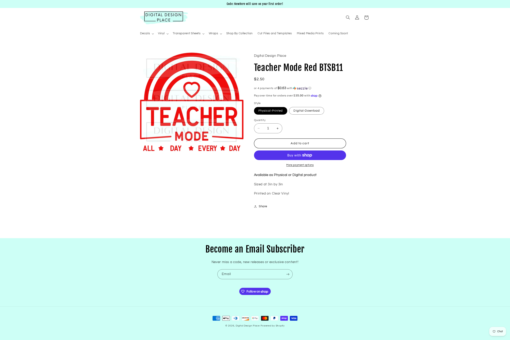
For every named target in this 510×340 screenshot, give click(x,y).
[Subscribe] (287, 274)
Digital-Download (306, 110)
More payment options (300, 165)
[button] (146, 33)
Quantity (260, 120)
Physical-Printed (270, 110)
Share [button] (263, 206)
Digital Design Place (248, 326)
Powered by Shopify (273, 326)
